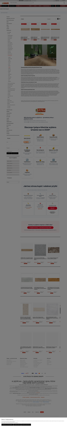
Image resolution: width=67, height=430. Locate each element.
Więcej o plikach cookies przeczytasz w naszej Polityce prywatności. (9, 422)
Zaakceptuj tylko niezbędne (7, 424)
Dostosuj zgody (17, 424)
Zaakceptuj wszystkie (26, 424)
